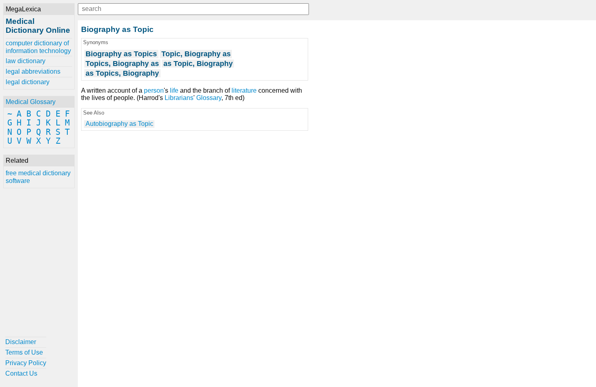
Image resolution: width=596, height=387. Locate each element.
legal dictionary (27, 82)
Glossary (208, 97)
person (154, 90)
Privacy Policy (25, 362)
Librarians (179, 97)
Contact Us (21, 373)
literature (244, 90)
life (174, 90)
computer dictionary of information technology (38, 47)
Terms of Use (24, 352)
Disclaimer (20, 341)
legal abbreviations (33, 71)
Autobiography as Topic (119, 123)
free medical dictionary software (38, 177)
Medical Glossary (31, 101)
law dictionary (25, 60)
